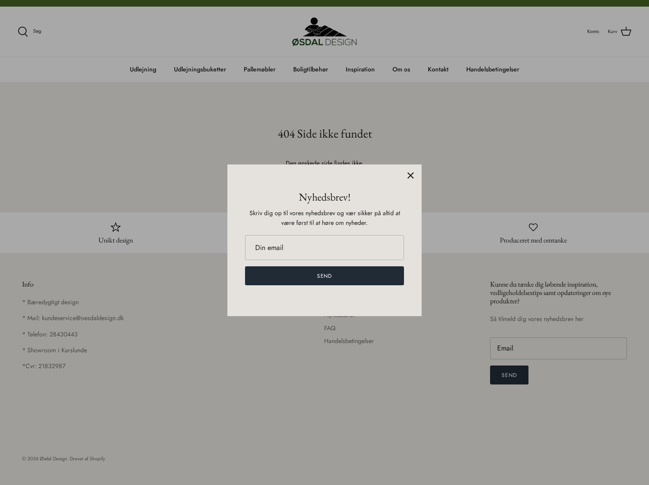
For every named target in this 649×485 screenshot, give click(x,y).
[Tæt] (410, 175)
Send (324, 276)
